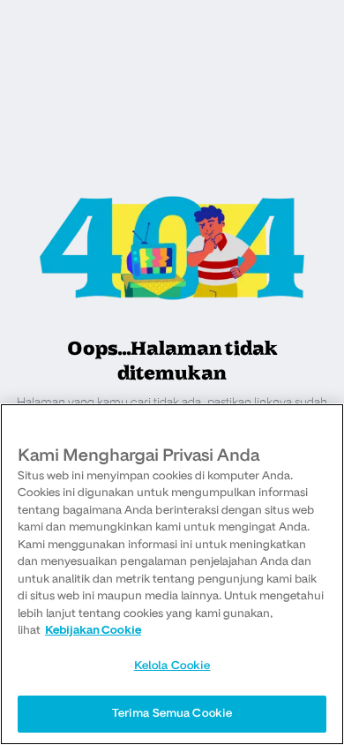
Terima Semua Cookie (172, 713)
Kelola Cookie (172, 665)
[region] (172, 574)
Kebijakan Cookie (93, 630)
